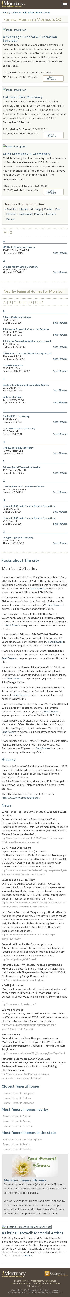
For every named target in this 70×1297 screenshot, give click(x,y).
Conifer (48, 209)
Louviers (51, 213)
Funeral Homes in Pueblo (17, 1144)
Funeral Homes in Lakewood (18, 1102)
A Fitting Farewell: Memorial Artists (32, 1233)
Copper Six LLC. (34, 1290)
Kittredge (35, 209)
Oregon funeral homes (20, 1283)
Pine (57, 209)
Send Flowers (60, 252)
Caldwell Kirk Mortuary (23, 97)
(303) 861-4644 (16, 133)
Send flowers (37, 588)
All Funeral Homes (35, 1286)
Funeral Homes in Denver (17, 1116)
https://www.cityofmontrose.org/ (20, 797)
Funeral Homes (21, 1280)
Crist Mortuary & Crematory (27, 153)
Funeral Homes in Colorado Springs (22, 1139)
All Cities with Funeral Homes (46, 1283)
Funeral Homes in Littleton (18, 1125)
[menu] (65, 4)
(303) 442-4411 (16, 190)
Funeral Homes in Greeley (17, 1149)
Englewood (25, 213)
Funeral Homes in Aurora (17, 1121)
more (28, 1255)
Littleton (11, 213)
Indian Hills (10, 209)
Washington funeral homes (43, 1280)
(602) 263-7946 (16, 76)
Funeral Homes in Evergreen (18, 1093)
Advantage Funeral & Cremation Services (30, 38)
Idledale (23, 209)
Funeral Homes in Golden (17, 1098)
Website (33, 76)
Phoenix (38, 213)
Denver (10, 219)
